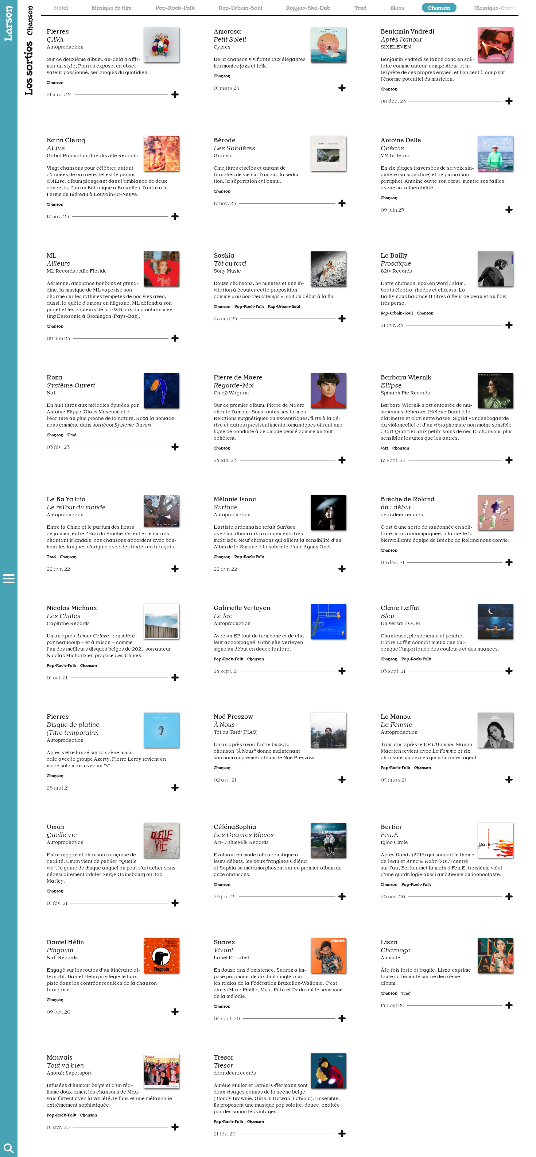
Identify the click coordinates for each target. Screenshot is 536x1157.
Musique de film (85, 7)
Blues (370, 7)
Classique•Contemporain (479, 7)
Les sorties (28, 68)
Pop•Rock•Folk (148, 7)
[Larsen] (9, 23)
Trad (334, 7)
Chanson (412, 7)
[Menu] (9, 579)
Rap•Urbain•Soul (214, 7)
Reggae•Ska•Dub (282, 7)
